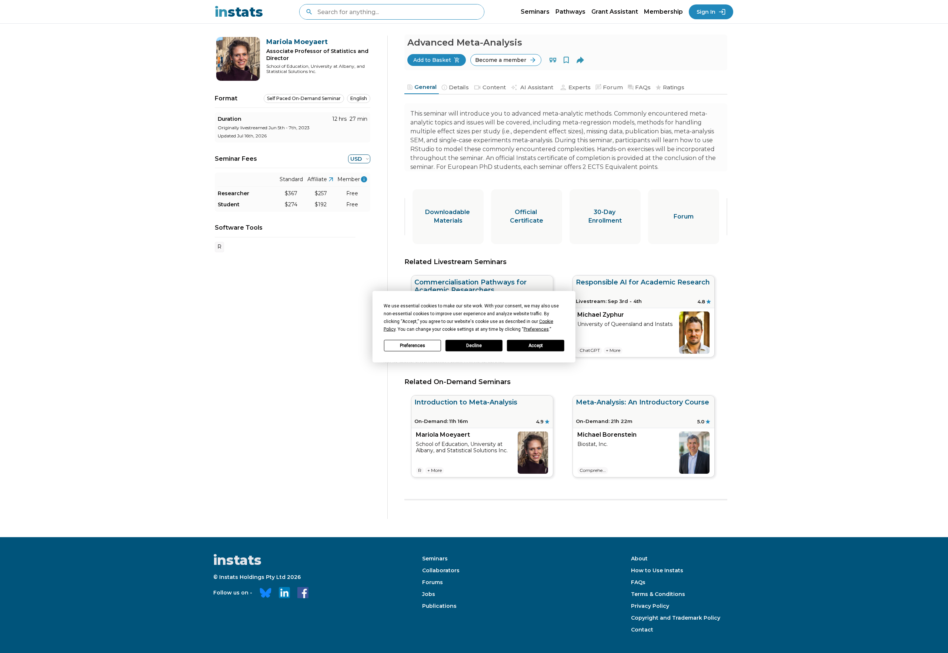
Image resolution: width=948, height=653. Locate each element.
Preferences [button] (536, 329)
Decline (474, 345)
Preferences (412, 345)
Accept (535, 345)
